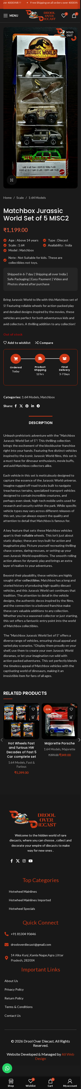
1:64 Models (37, 197)
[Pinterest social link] (27, 406)
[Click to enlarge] (12, 180)
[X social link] (21, 406)
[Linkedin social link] (32, 406)
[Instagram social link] (24, 861)
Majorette (68, 749)
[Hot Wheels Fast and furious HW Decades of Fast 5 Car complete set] (21, 721)
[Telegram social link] (38, 406)
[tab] (40, 422)
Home (7, 197)
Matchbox (47, 397)
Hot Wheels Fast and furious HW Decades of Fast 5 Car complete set (21, 750)
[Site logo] (40, 15)
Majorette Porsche (60, 743)
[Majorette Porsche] (60, 721)
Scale (20, 197)
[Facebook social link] (15, 406)
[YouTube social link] (30, 861)
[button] (33, 717)
